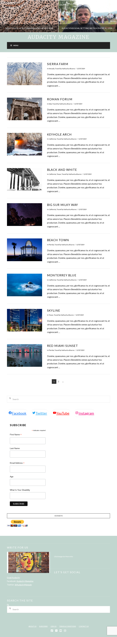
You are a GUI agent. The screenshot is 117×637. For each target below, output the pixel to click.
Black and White (62, 169)
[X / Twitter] (56, 630)
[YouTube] (60, 630)
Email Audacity (13, 577)
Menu (15, 45)
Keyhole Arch (59, 134)
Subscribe (43, 626)
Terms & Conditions (67, 626)
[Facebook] (52, 630)
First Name (16, 435)
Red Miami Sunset (62, 345)
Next (111, 16)
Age (11, 476)
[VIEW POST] (24, 73)
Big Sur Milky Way (62, 204)
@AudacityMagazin (23, 584)
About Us (32, 626)
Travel (57, 68)
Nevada (52, 68)
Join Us (53, 626)
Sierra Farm (57, 64)
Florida (51, 245)
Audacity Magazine (58, 37)
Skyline (53, 310)
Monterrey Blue (61, 275)
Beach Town (58, 240)
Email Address (17, 463)
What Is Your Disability (20, 490)
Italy (50, 104)
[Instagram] (65, 630)
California (52, 139)
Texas (59, 174)
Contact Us (84, 626)
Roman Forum (59, 99)
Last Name (15, 448)
